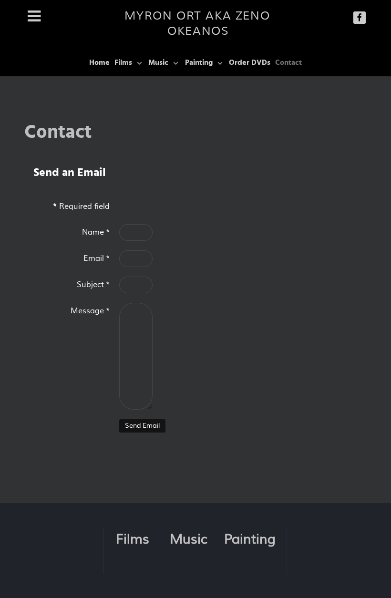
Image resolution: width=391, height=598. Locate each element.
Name (96, 232)
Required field (81, 206)
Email (96, 258)
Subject (93, 284)
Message (90, 311)
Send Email (142, 426)
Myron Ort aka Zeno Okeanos (197, 24)
